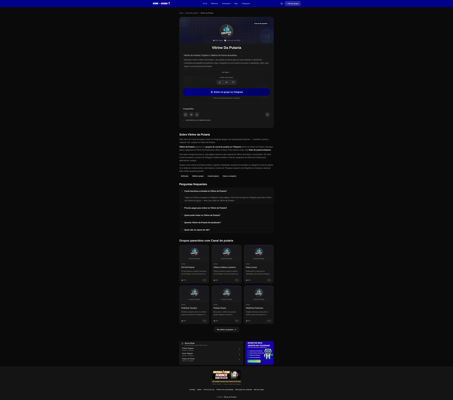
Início (205, 3)
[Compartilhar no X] (197, 114)
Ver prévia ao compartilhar (198, 120)
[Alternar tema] (282, 3)
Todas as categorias (229, 176)
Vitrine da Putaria (230, 397)
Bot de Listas (259, 389)
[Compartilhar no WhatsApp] (185, 114)
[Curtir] (220, 82)
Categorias (246, 3)
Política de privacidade (224, 389)
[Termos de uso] (226, 374)
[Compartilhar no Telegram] (191, 114)
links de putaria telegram (260, 150)
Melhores (214, 3)
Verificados (226, 3)
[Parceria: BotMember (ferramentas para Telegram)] (259, 353)
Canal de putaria (192, 13)
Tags (236, 3)
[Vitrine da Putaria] (161, 3)
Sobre (199, 389)
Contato (192, 389)
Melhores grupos (198, 176)
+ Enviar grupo (293, 3)
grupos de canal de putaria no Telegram (223, 147)
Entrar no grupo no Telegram (228, 92)
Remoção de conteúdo (243, 389)
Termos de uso (209, 389)
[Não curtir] (233, 82)
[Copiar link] (267, 114)
